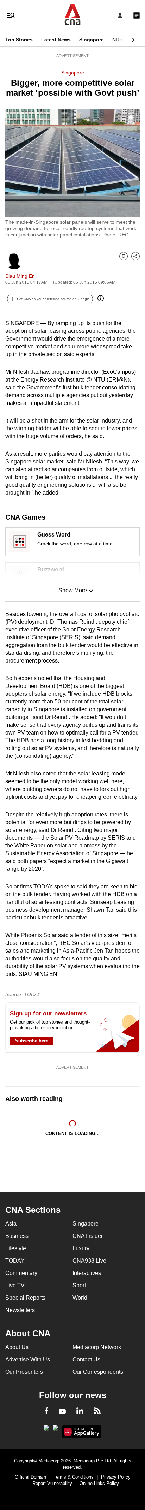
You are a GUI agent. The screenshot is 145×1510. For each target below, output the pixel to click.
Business (17, 1236)
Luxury (80, 1248)
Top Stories (19, 39)
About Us (17, 1347)
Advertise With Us (27, 1359)
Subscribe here (31, 1040)
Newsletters (20, 1310)
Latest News (56, 39)
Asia (11, 1224)
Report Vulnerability (52, 1483)
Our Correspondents (97, 1372)
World (79, 1298)
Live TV (15, 1285)
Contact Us (86, 1359)
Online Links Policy (99, 1483)
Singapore (91, 39)
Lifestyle (15, 1248)
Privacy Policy (116, 1477)
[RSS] (97, 1411)
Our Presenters (24, 1372)
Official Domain (30, 1477)
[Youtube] (62, 1411)
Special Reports (25, 1298)
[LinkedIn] (79, 1412)
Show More (72, 590)
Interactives (86, 1273)
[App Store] (55, 1430)
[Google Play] (46, 1430)
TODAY (15, 1261)
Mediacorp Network (96, 1347)
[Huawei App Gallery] (82, 1431)
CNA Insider (87, 1236)
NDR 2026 (123, 39)
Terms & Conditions (73, 1477)
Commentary (21, 1273)
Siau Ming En (20, 276)
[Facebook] (46, 1411)
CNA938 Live (89, 1261)
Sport (79, 1285)
